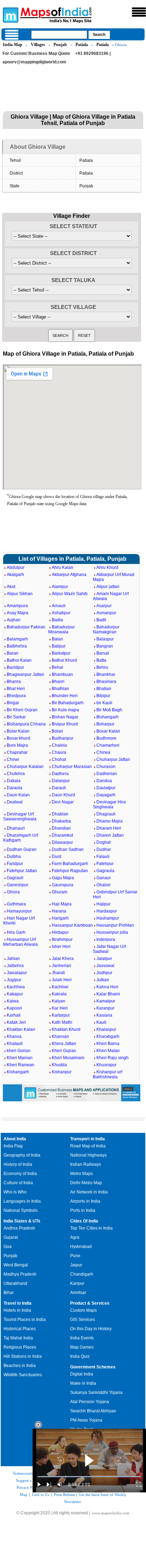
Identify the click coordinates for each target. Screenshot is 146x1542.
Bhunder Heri (65, 695)
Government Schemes (93, 1367)
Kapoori (14, 1008)
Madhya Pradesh (20, 1274)
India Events (82, 1337)
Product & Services (90, 1303)
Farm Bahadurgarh (70, 863)
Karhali (14, 1015)
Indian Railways (85, 1164)
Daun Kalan (18, 794)
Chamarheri (107, 745)
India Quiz (80, 1356)
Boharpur (105, 724)
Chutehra (16, 773)
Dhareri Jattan (110, 835)
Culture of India (18, 1182)
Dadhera (60, 773)
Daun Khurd (63, 794)
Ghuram (59, 891)
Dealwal (15, 802)
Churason (106, 766)
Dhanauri (16, 828)
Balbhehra (17, 646)
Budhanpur (62, 738)
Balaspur (105, 639)
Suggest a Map (28, 1480)
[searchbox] (59, 34)
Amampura (17, 605)
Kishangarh (18, 1071)
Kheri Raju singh (112, 1057)
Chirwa (103, 752)
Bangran (104, 646)
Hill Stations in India (23, 1356)
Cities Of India (84, 1221)
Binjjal (13, 702)
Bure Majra (17, 745)
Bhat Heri (16, 688)
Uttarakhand (15, 1283)
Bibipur (103, 695)
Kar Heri (60, 1008)
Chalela (59, 745)
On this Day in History (91, 1328)
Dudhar (103, 849)
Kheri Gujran (64, 1050)
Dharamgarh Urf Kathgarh (20, 838)
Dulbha (14, 856)
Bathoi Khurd (64, 660)
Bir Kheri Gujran (22, 709)
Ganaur (103, 877)
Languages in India (22, 1201)
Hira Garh (16, 932)
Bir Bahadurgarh (68, 702)
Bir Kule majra (65, 709)
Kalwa (13, 1001)
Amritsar (78, 1292)
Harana (59, 911)
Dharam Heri (108, 828)
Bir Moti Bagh (109, 709)
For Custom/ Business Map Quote (36, 53)
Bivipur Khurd (65, 724)
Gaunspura (62, 884)
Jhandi (58, 972)
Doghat (103, 842)
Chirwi (13, 759)
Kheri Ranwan (20, 1064)
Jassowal (105, 965)
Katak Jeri (16, 1022)
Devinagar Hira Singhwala (109, 804)
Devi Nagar (63, 802)
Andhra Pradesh (19, 1228)
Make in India (83, 1383)
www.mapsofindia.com (110, 1513)
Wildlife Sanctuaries (23, 1374)
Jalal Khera (63, 958)
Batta (101, 660)
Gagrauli (15, 877)
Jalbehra (15, 965)
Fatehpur (105, 863)
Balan (57, 639)
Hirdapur (60, 932)
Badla (57, 619)
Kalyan (58, 1001)
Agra (74, 1237)
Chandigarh (81, 1274)
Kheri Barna (107, 1043)
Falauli (103, 856)
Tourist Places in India (25, 1319)
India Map (12, 44)
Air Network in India (89, 1192)
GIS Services (82, 1319)
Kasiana (104, 1015)
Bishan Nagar (65, 716)
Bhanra (14, 681)
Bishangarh (107, 716)
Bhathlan (60, 688)
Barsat (102, 653)
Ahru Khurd (107, 567)
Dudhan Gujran (21, 849)
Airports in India (85, 1201)
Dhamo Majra (109, 821)
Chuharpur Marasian (72, 766)
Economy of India (20, 1173)
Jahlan (13, 958)
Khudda (59, 1064)
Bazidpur (15, 667)
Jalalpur (104, 958)
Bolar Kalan (18, 731)
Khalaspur (106, 1029)
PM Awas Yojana (86, 1420)
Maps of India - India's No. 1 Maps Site (9, 14)
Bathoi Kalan (19, 660)
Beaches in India (20, 1365)
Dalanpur (61, 780)
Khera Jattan (64, 1043)
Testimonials (23, 1473)
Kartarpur (61, 1015)
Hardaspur (106, 911)
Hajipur (103, 904)
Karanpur (105, 1008)
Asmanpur (106, 612)
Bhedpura (16, 695)
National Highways (88, 1155)
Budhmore (106, 738)
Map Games (82, 1347)
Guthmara (16, 904)
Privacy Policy (28, 1487)
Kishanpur (62, 1071)
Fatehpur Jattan (22, 870)
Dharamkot (62, 835)
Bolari (57, 731)
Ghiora (13, 891)
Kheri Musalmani (68, 1057)
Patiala (81, 44)
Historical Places (20, 1328)
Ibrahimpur (62, 939)
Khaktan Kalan (21, 1029)
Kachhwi (60, 986)
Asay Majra (17, 612)
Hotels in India (17, 1310)
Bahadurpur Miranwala (61, 629)
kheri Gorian (18, 1050)
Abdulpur (15, 567)
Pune (75, 1255)
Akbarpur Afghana (69, 574)
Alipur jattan (107, 586)
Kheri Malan (108, 1050)
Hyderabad (81, 1246)
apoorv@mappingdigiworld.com (34, 62)
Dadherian (106, 773)
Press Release (64, 1494)
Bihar (9, 1292)
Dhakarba (61, 821)
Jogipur (14, 979)
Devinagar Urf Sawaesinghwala (19, 816)
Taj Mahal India (18, 1337)
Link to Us (40, 1494)
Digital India (81, 1374)
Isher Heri (61, 946)
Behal (57, 667)
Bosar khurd (18, 738)
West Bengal (16, 1265)
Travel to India (18, 1303)
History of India (18, 1164)
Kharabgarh (107, 1036)
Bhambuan (62, 674)
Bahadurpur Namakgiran (106, 629)
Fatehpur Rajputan (70, 870)
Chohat (59, 759)
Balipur (59, 646)
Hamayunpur (19, 911)
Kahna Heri (107, 986)
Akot (11, 586)
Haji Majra (62, 904)
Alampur (60, 586)
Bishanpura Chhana (26, 724)
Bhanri (58, 681)
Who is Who (15, 1192)
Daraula (14, 787)
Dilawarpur (62, 842)
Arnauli (59, 605)
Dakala (14, 780)
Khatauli (15, 1043)
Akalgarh (15, 574)
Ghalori (103, 884)
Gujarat (11, 1237)
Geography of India (22, 1155)
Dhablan (60, 814)
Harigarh (60, 918)
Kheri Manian (20, 1057)
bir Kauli (104, 702)
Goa (8, 1246)
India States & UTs (22, 1221)
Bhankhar (105, 674)
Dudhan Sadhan (68, 849)
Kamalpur (105, 1001)
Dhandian (61, 828)
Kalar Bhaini (108, 994)
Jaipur (76, 1265)
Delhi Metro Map (86, 1182)
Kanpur (77, 1283)
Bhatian (103, 688)
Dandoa (104, 780)
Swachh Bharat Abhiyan (93, 1410)
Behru (102, 667)
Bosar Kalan (108, 731)
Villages (38, 44)
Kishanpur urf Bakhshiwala (107, 1074)
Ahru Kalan (62, 567)
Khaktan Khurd (66, 1029)
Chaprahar (17, 752)
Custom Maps (83, 1310)
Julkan (102, 979)
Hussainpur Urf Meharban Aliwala (20, 942)
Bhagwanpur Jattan (25, 674)
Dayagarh (106, 794)
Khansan (60, 1036)
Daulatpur (106, 787)
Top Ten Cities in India (91, 1228)
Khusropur (106, 1064)
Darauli (59, 787)
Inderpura (105, 939)
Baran (12, 653)
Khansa (14, 1036)
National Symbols (21, 1210)
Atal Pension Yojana (89, 1401)
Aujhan (14, 619)
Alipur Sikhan (20, 593)
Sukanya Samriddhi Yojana (96, 1392)
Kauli (101, 1022)
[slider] (89, 1476)
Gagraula (105, 870)
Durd (56, 856)
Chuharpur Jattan (113, 759)
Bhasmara (106, 681)
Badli (101, 619)
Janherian (61, 965)
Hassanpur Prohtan (115, 925)
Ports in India (82, 1210)
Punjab (60, 44)
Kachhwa (16, 986)
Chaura (59, 752)
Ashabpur (61, 612)
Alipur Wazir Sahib (70, 593)
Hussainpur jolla (112, 932)
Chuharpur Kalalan (25, 766)
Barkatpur (61, 653)
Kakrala (59, 994)
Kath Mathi (62, 1022)
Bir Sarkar (16, 716)
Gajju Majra (63, 877)
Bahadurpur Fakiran (26, 627)
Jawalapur (17, 972)
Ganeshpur (17, 884)
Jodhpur (104, 972)
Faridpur (15, 863)
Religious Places (20, 1347)
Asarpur (104, 605)
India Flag (13, 1145)
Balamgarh (17, 639)
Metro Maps (81, 1173)
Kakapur (15, 994)
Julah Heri (62, 979)
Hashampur (107, 918)
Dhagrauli (106, 814)
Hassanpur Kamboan (72, 925)
